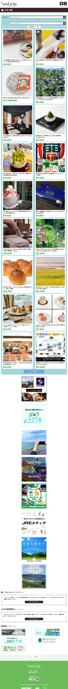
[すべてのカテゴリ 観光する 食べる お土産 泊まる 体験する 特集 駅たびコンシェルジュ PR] (38, 23)
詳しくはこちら (33, 602)
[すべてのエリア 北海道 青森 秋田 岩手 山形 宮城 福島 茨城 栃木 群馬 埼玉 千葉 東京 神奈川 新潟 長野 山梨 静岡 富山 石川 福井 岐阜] (38, 17)
